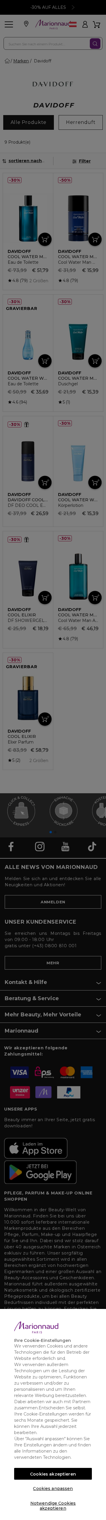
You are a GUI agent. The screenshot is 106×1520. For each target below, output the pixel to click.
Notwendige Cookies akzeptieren (53, 1505)
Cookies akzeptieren (53, 1474)
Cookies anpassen (53, 1488)
